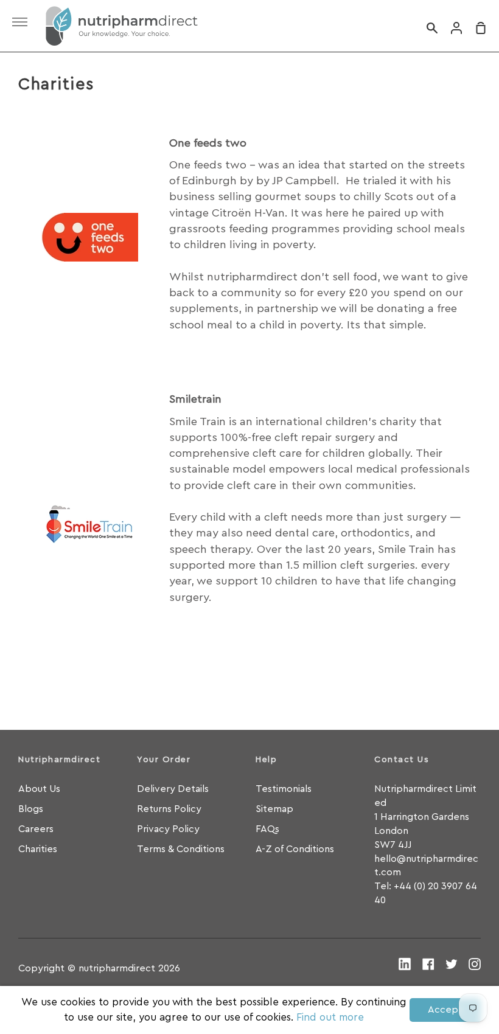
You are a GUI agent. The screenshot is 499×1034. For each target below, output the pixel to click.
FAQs (267, 829)
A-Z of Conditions (295, 849)
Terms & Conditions (181, 849)
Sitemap (274, 809)
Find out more (330, 1017)
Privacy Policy (168, 829)
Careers (36, 829)
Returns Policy (169, 809)
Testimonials (284, 789)
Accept (445, 1010)
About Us (39, 789)
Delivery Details (173, 789)
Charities (37, 849)
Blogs (30, 809)
